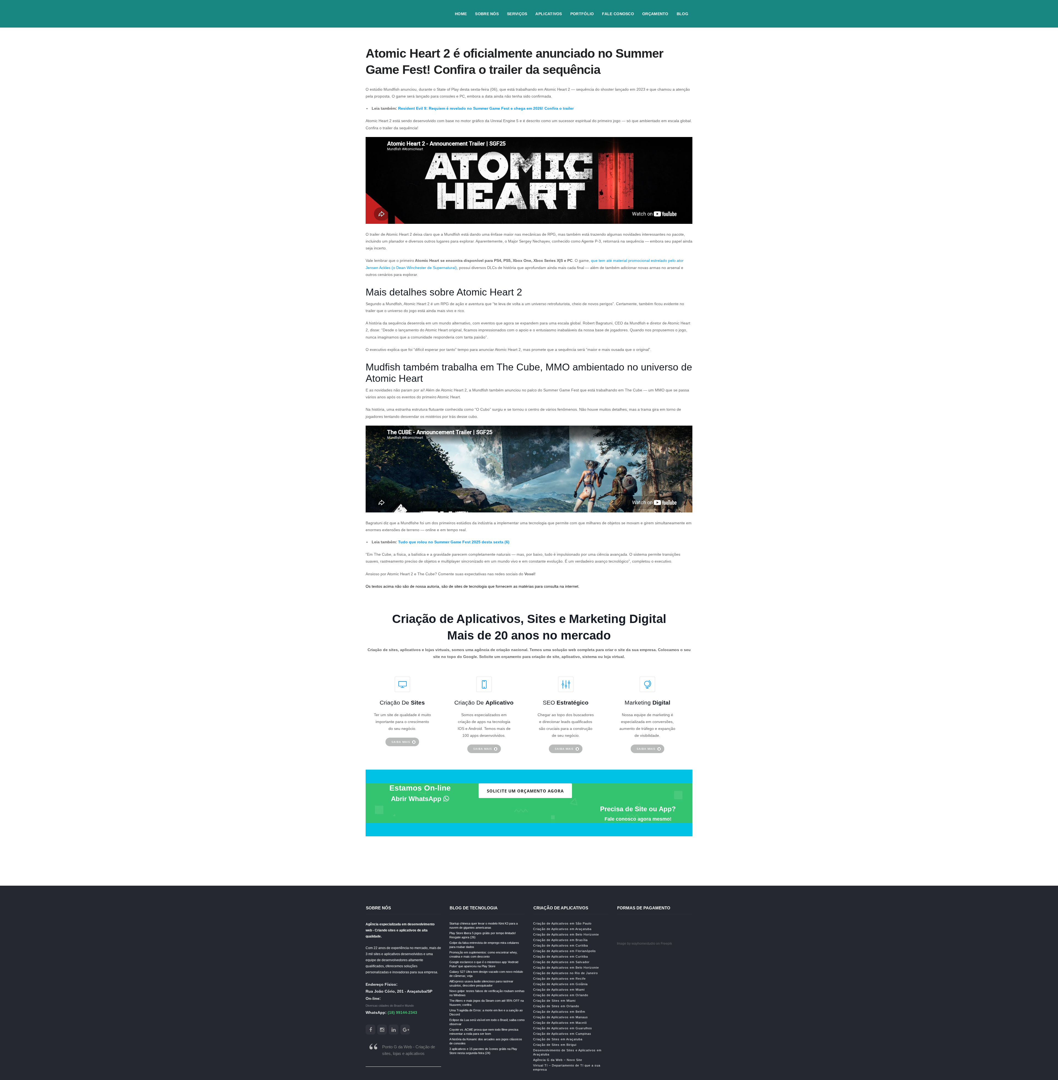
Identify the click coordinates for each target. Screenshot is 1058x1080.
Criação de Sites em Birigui (554, 1044)
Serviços (517, 14)
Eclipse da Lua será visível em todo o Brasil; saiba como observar (487, 1022)
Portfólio (582, 14)
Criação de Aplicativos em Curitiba (560, 945)
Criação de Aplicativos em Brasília (560, 940)
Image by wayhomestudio (636, 943)
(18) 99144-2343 (402, 1012)
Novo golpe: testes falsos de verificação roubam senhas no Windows (487, 993)
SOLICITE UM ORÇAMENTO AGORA (525, 791)
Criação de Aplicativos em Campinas (562, 1033)
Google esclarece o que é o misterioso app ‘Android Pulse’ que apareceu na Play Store (483, 964)
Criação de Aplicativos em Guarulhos (562, 1028)
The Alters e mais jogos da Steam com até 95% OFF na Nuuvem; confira (486, 1002)
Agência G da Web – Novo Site (557, 1060)
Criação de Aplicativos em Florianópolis (564, 951)
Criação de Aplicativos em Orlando (560, 995)
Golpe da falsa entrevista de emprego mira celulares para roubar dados (484, 945)
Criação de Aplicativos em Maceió (560, 1022)
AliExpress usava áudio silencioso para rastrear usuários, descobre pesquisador (481, 983)
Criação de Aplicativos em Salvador (561, 962)
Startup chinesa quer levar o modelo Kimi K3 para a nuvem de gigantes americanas (483, 925)
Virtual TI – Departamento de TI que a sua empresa (566, 1067)
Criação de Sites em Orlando (556, 1006)
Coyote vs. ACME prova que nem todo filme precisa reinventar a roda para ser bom (483, 1031)
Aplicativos (548, 14)
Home (461, 14)
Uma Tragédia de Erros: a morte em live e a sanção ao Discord (486, 1012)
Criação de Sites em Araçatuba (557, 1039)
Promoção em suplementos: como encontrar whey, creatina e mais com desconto (483, 954)
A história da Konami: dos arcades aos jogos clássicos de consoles (485, 1041)
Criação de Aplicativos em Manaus (560, 1017)
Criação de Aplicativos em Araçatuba (562, 929)
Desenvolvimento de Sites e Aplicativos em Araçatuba (567, 1052)
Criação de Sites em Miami (554, 1000)
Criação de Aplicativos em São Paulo (562, 923)
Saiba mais (401, 742)
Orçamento (655, 14)
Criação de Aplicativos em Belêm (559, 1011)
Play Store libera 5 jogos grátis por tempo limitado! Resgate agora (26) (482, 935)
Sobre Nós (487, 14)
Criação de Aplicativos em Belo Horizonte (566, 934)
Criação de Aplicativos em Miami (559, 989)
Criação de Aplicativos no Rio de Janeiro (565, 973)
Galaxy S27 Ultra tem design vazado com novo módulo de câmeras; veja (486, 973)
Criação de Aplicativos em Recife (559, 978)
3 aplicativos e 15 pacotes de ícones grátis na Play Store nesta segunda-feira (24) (483, 1051)
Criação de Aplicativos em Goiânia (560, 984)
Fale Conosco (618, 14)
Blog (682, 14)
